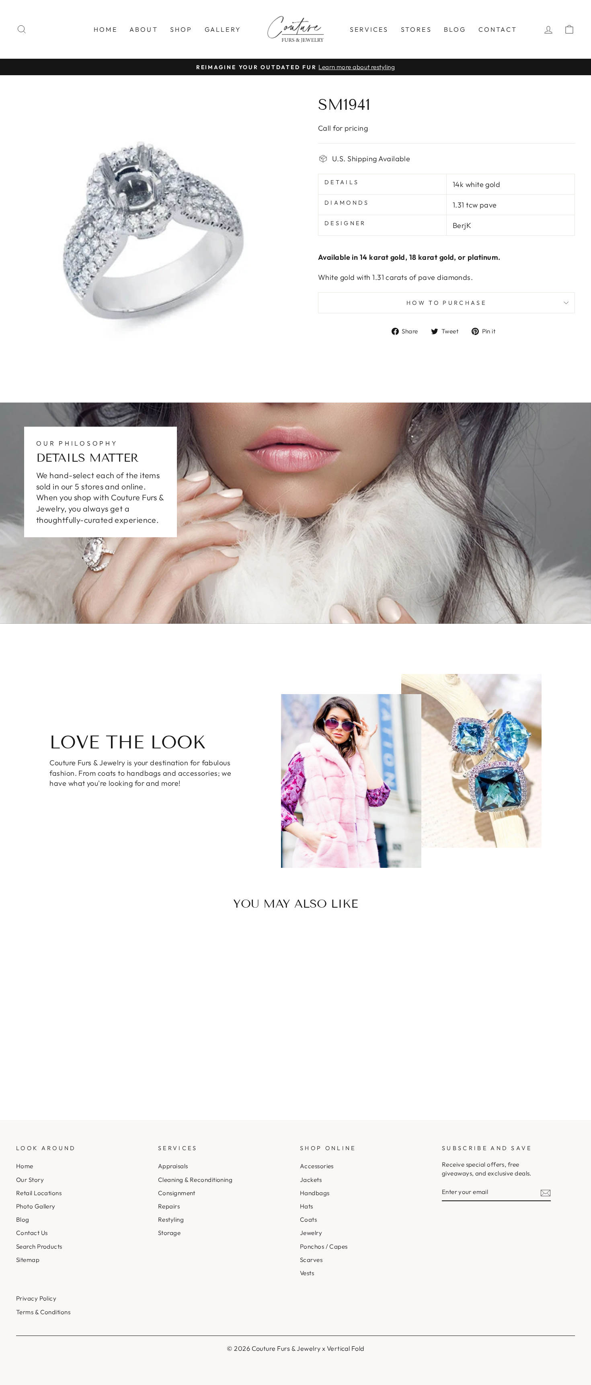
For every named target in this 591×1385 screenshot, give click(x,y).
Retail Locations (39, 1193)
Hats (306, 1206)
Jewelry (311, 1233)
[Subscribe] (545, 1192)
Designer (345, 223)
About (143, 29)
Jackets (311, 1180)
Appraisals (173, 1166)
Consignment (176, 1193)
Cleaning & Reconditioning (195, 1180)
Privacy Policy (36, 1298)
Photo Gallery (35, 1206)
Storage (169, 1233)
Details (341, 182)
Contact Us (32, 1233)
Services (369, 29)
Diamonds (346, 202)
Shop (181, 29)
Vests (307, 1273)
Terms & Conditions (43, 1312)
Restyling (171, 1219)
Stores (416, 29)
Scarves (311, 1260)
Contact (497, 29)
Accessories (317, 1166)
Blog (455, 29)
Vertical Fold (345, 1348)
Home (105, 29)
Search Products (39, 1246)
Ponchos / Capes (324, 1246)
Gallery (223, 29)
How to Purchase (446, 302)
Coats (308, 1219)
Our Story (30, 1180)
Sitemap (27, 1260)
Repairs (169, 1206)
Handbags (315, 1193)
